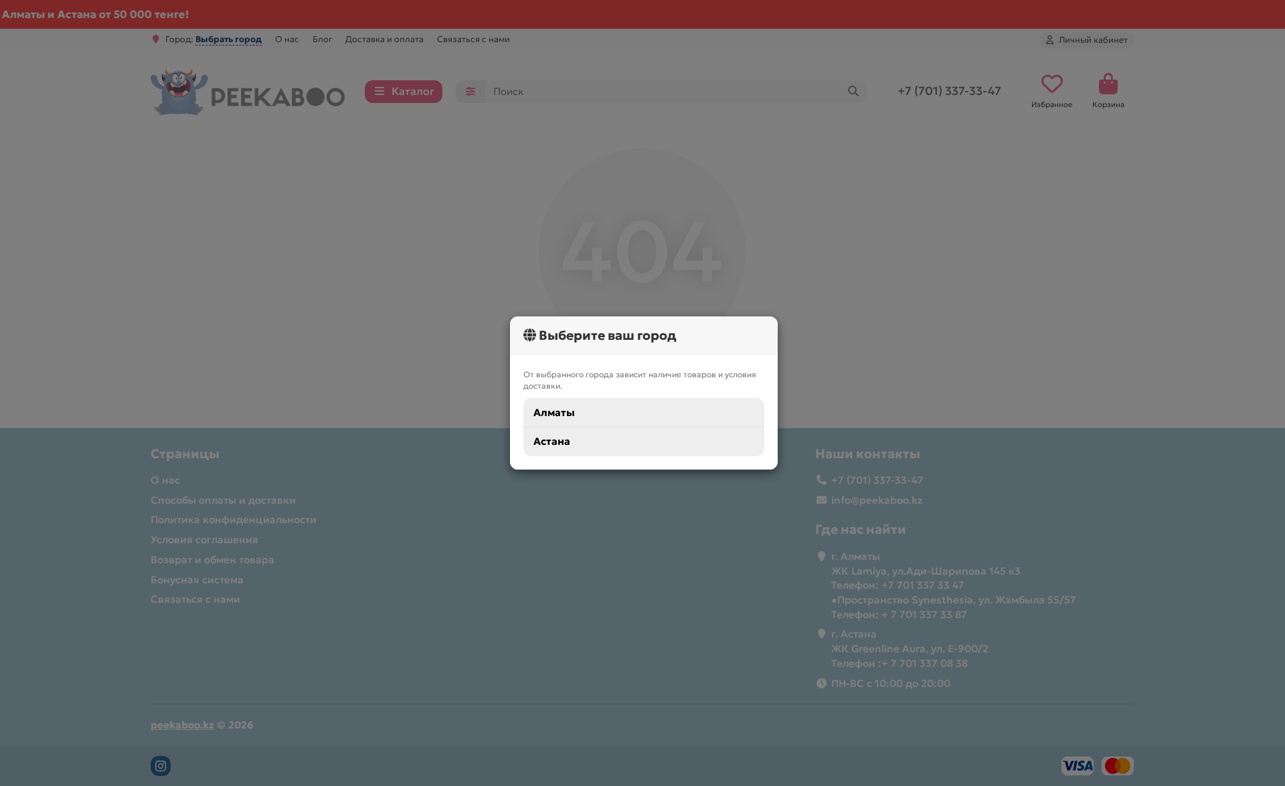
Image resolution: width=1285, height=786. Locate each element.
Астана (551, 441)
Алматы (554, 412)
